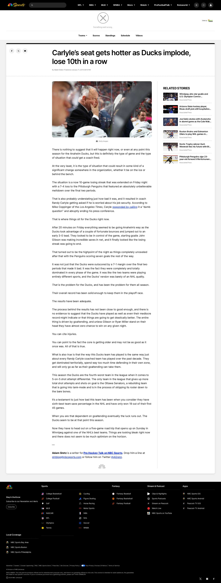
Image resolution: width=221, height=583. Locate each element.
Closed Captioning (27, 565)
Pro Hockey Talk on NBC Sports (103, 452)
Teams (81, 35)
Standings (110, 35)
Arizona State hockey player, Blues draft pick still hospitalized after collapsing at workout (195, 107)
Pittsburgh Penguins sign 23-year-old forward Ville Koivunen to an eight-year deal (194, 157)
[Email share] (25, 50)
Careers (16, 565)
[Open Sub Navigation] (83, 5)
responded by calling (124, 206)
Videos (139, 35)
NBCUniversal (19, 569)
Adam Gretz (58, 70)
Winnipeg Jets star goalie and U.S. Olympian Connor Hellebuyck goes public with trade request (193, 95)
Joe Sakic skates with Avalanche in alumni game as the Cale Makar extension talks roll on (195, 120)
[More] (196, 5)
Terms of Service (114, 565)
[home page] (16, 5)
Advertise (9, 565)
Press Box (55, 565)
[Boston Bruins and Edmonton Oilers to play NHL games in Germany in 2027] (170, 134)
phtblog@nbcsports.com (66, 457)
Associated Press (185, 100)
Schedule (125, 35)
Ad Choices (64, 565)
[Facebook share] (11, 50)
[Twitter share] (18, 50)
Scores (96, 35)
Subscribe (11, 507)
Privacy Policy (74, 565)
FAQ (36, 565)
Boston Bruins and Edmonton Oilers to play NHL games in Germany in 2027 (193, 132)
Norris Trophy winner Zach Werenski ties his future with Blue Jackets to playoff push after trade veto (195, 145)
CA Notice (103, 565)
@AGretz (116, 457)
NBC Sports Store (45, 565)
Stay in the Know (13, 497)
